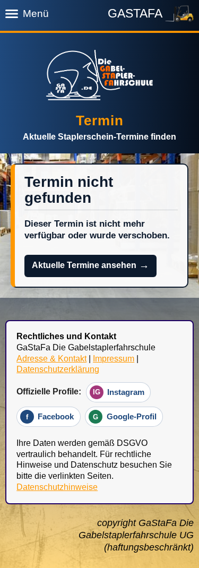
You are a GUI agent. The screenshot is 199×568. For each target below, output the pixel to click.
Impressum (113, 358)
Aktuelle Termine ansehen (91, 265)
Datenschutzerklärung (57, 369)
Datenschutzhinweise (57, 487)
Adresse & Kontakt (51, 358)
